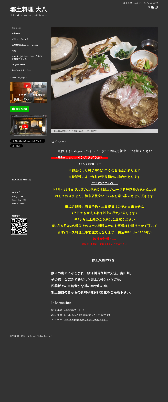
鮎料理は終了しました (74, 310)
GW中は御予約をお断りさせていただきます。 (86, 320)
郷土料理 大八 (28, 9)
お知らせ (16, 33)
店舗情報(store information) (25, 45)
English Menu (19, 65)
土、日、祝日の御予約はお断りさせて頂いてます (87, 315)
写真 (14, 50)
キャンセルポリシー (21, 70)
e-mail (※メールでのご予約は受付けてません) (27, 57)
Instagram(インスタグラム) (81, 157)
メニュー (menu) (20, 39)
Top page (16, 28)
